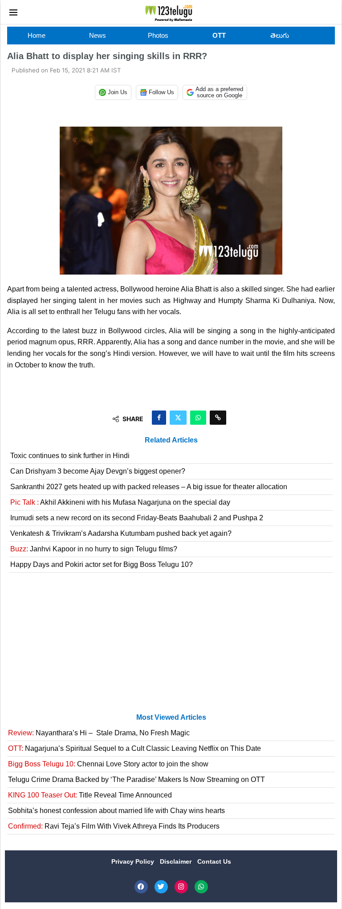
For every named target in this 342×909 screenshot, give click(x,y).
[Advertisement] (171, 646)
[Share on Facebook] (159, 418)
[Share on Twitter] (178, 418)
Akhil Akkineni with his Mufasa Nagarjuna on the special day (120, 502)
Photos (158, 35)
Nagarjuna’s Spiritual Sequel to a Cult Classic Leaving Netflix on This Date (134, 748)
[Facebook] (141, 886)
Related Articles (171, 440)
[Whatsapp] (201, 886)
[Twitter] (161, 886)
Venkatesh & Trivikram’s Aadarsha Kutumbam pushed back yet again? (121, 533)
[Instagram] (181, 886)
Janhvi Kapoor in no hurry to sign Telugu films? (93, 549)
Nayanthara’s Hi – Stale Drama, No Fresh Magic (99, 733)
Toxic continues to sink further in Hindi (70, 455)
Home (36, 35)
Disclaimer (176, 861)
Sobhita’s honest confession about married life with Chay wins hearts (116, 810)
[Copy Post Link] (218, 418)
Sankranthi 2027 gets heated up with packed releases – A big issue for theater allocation (148, 486)
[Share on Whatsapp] (198, 418)
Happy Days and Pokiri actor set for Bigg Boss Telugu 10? (101, 564)
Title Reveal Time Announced (90, 795)
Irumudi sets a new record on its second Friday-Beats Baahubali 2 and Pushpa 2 (136, 518)
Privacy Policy (133, 861)
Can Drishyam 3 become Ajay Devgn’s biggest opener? (97, 471)
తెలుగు (279, 35)
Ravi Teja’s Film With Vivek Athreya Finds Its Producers (114, 826)
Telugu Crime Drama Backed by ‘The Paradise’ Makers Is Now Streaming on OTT (136, 779)
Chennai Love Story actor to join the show (108, 764)
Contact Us (214, 861)
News (97, 35)
